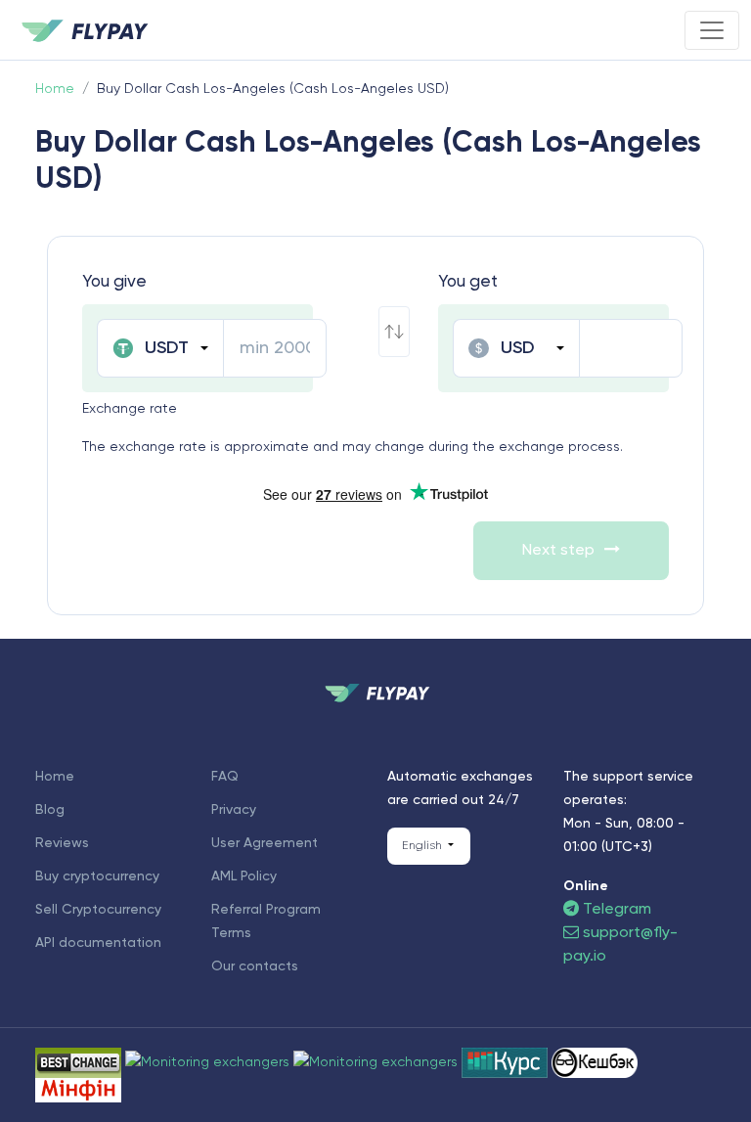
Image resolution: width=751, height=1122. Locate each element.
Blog (50, 810)
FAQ (225, 777)
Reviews (62, 843)
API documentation (98, 943)
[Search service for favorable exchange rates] (377, 1062)
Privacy (233, 810)
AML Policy (244, 876)
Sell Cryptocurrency (98, 910)
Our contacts (254, 966)
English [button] (423, 846)
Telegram (615, 910)
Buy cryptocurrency (97, 876)
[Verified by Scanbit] (209, 1062)
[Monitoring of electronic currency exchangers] (507, 1062)
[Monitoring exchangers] (78, 1090)
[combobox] (160, 348)
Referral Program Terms (266, 921)
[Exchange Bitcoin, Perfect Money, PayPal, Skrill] (595, 1062)
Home (54, 777)
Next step (558, 551)
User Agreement (264, 843)
